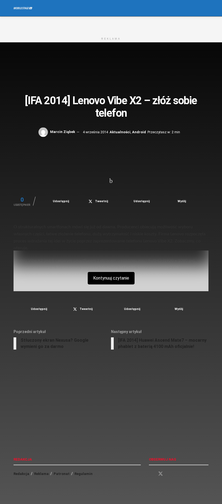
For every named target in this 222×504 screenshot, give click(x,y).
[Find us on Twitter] (160, 474)
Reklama (41, 474)
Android (139, 132)
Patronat (62, 474)
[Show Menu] (196, 8)
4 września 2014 (95, 132)
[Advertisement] (111, 25)
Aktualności (120, 132)
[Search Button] (206, 8)
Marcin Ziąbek (62, 132)
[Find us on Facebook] (151, 474)
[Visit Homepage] (23, 8)
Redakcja (21, 474)
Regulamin (83, 474)
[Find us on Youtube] (170, 474)
